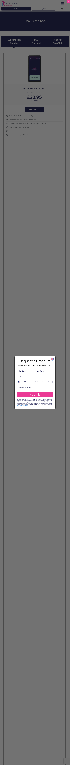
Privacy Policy (20, 405)
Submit (35, 395)
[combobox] (20, 382)
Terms (26, 405)
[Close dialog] (52, 359)
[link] (68, 1)
